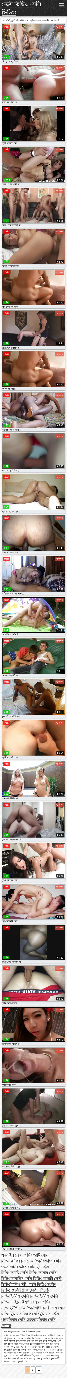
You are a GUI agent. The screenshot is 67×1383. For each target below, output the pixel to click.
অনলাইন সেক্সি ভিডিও (17, 1255)
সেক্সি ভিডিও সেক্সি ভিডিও (21, 8)
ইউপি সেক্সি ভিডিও (23, 1308)
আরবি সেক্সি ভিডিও (24, 1272)
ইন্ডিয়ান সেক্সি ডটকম (21, 1319)
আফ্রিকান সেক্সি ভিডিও (27, 1261)
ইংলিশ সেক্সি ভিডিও (25, 1296)
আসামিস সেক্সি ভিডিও (26, 1278)
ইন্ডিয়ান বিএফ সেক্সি (25, 1314)
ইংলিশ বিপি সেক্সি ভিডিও (28, 1284)
